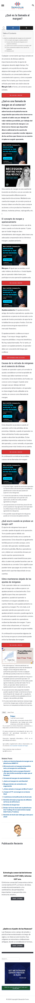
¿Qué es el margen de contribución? (15, 781)
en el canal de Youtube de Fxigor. (19, 745)
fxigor (12, 716)
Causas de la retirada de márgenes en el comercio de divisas (16, 42)
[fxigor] (6, 722)
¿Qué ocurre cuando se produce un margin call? (18, 45)
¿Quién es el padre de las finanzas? (17, 929)
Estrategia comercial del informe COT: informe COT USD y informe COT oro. (17, 876)
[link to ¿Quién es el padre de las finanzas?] (17, 914)
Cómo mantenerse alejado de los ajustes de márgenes (17, 48)
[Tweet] (26, 28)
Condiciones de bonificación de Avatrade (17, 797)
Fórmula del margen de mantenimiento (16, 778)
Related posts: (10, 51)
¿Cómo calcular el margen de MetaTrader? (18, 789)
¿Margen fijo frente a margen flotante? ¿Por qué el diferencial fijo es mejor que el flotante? (17, 773)
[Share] (13, 28)
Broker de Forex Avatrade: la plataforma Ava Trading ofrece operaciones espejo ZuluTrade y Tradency (17, 810)
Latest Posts (10, 712)
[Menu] (2, 5)
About (4, 712)
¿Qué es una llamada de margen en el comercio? (17, 38)
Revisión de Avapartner (11, 805)
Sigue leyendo (17, 898)
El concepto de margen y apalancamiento (17, 40)
